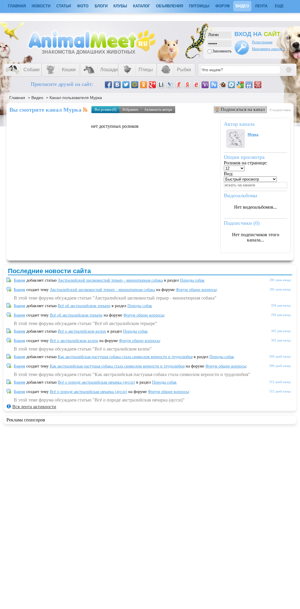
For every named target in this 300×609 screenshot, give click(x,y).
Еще (279, 6)
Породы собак (192, 280)
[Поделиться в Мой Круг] (231, 84)
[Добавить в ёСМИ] (196, 84)
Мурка (253, 134)
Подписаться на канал (243, 109)
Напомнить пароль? (268, 49)
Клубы (120, 6)
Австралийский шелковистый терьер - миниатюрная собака (110, 280)
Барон (19, 280)
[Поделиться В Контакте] (117, 84)
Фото (82, 6)
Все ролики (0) (105, 110)
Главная (17, 97)
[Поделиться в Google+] (152, 84)
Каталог (141, 6)
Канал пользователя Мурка (76, 97)
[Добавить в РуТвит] (213, 84)
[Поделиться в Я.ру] (178, 84)
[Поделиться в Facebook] (108, 84)
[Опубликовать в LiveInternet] (161, 84)
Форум (222, 6)
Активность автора (158, 110)
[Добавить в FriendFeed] (249, 84)
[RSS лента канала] (85, 109)
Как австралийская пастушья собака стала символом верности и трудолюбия (125, 357)
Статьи (63, 6)
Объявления (169, 6)
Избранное (130, 110)
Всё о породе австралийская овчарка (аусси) (96, 382)
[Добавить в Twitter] (125, 84)
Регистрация (262, 42)
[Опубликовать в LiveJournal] (169, 84)
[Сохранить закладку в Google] (240, 84)
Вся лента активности (34, 406)
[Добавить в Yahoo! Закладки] (205, 84)
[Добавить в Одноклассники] (143, 84)
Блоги (101, 6)
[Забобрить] (222, 84)
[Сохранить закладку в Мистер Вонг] (257, 84)
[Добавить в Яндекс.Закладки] (187, 84)
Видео (242, 6)
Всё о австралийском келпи (82, 331)
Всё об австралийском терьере (84, 306)
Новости (41, 6)
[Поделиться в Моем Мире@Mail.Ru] (134, 84)
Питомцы (199, 6)
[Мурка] (235, 146)
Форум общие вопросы (196, 290)
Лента (261, 6)
